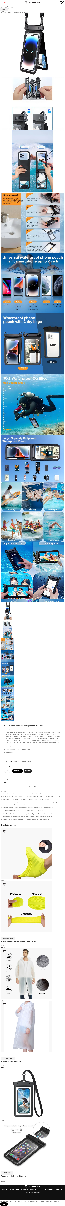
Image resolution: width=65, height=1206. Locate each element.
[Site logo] (32, 2)
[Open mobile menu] (1, 2)
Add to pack (17, 771)
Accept (4, 1204)
